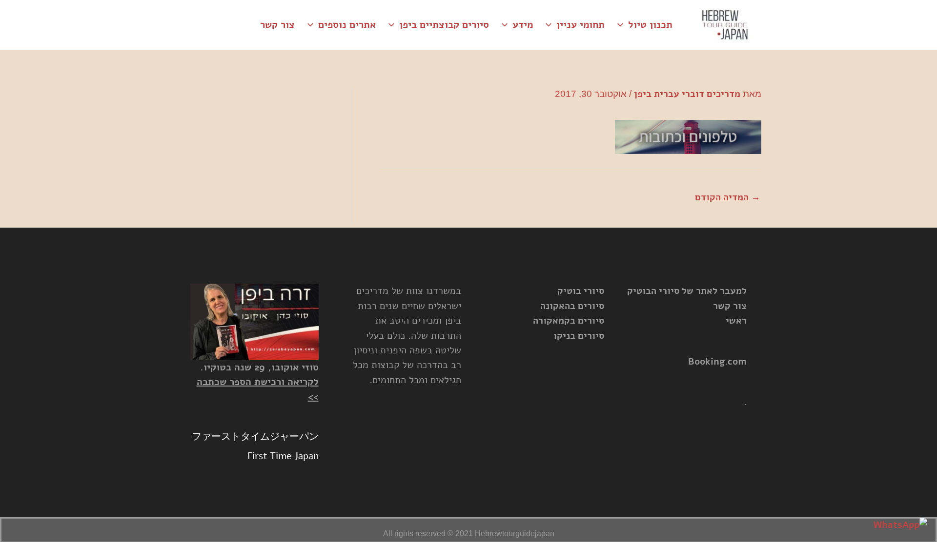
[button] (622, 25)
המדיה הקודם (727, 197)
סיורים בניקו (578, 335)
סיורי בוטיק (580, 291)
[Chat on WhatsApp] (900, 524)
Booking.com (717, 361)
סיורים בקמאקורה (568, 320)
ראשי (736, 320)
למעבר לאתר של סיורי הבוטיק (687, 291)
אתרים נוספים (347, 24)
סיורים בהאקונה (572, 306)
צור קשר (277, 24)
